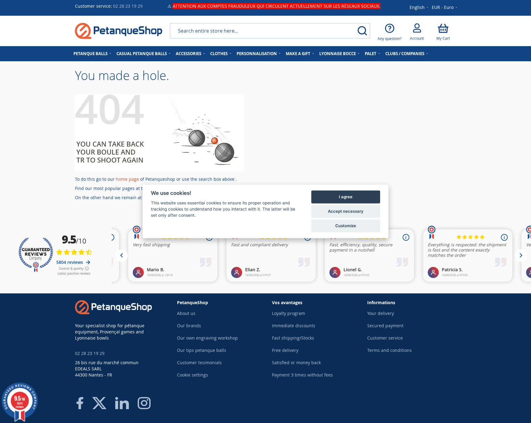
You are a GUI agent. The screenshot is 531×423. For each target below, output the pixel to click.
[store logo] (118, 31)
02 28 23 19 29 (128, 6)
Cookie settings (192, 375)
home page (127, 179)
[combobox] (270, 30)
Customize (345, 225)
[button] (445, 7)
